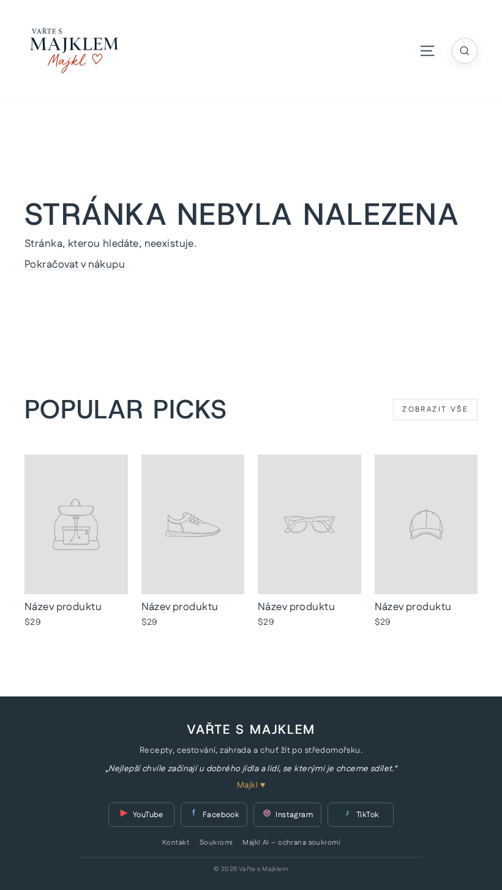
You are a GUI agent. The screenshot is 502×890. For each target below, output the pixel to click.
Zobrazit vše (435, 409)
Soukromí (216, 843)
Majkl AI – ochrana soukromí (290, 843)
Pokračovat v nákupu (74, 264)
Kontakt (175, 843)
